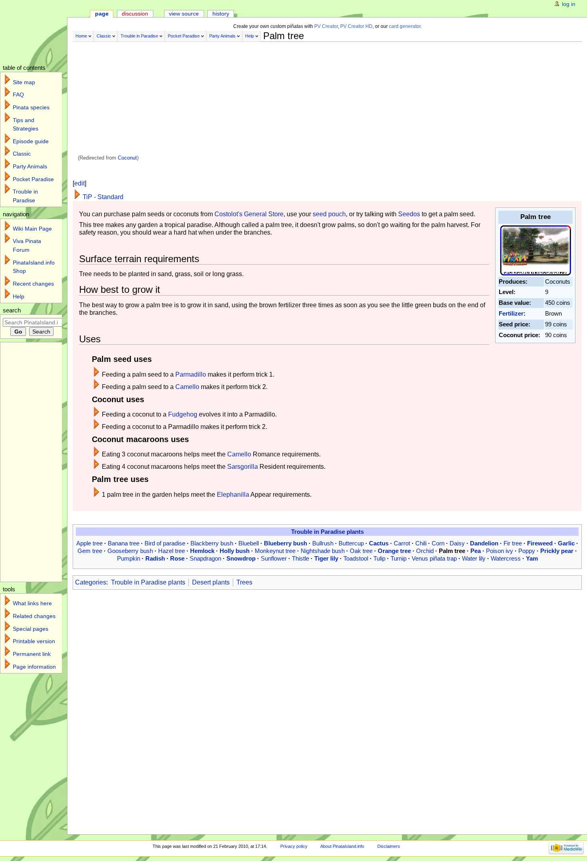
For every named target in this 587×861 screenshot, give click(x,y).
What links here (32, 603)
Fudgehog (182, 414)
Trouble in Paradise (139, 36)
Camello (187, 386)
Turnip (399, 558)
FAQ (18, 94)
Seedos (409, 214)
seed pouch (329, 214)
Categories (90, 582)
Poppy (526, 550)
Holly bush (235, 550)
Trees (244, 582)
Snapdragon (205, 558)
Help (249, 36)
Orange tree (394, 550)
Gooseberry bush (130, 550)
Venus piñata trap (434, 558)
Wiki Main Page (32, 228)
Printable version (34, 641)
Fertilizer (511, 313)
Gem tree (89, 550)
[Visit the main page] (39, 31)
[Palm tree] (535, 249)
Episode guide (31, 141)
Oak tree (361, 550)
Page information (34, 667)
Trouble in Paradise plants (327, 531)
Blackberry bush (211, 543)
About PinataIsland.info (342, 846)
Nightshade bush (323, 550)
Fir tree (513, 543)
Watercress (506, 558)
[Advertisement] (272, 99)
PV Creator (326, 26)
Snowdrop (241, 558)
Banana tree (123, 543)
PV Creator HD (356, 26)
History (220, 13)
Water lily (474, 558)
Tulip (379, 558)
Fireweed (540, 543)
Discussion (135, 13)
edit (79, 183)
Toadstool (355, 558)
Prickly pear (556, 550)
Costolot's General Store (249, 214)
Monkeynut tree (275, 550)
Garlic (566, 543)
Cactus (379, 543)
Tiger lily (326, 558)
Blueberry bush (285, 543)
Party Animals (222, 36)
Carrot (402, 543)
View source (184, 13)
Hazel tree (171, 550)
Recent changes (33, 283)
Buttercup (351, 543)
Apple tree (89, 543)
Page (102, 13)
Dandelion (484, 543)
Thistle (300, 558)
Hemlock (202, 550)
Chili (420, 543)
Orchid (425, 550)
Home (81, 36)
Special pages (30, 629)
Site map (24, 82)
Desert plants (211, 582)
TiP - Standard (103, 197)
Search (12, 310)
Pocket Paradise (184, 36)
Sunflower (274, 558)
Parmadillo (190, 374)
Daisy (457, 543)
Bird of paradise (165, 543)
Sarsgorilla (242, 466)
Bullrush (322, 543)
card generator (404, 26)
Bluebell (248, 543)
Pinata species (31, 107)
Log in (568, 4)
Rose (177, 558)
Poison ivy (499, 550)
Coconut (127, 158)
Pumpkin (128, 558)
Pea (475, 550)
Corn (438, 543)
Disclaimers (388, 846)
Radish (155, 558)
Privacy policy (293, 846)
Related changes (34, 616)
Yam (532, 558)
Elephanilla (233, 494)
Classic (104, 36)
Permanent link (32, 654)
